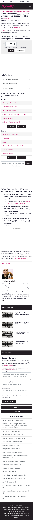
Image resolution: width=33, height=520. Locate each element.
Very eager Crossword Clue (11, 431)
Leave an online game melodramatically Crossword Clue (15, 457)
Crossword (10, 11)
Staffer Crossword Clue (9, 482)
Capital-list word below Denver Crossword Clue (22, 313)
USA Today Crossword (22, 11)
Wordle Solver (8, 2)
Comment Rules (8, 365)
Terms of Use (12, 511)
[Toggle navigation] (29, 6)
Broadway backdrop (9, 110)
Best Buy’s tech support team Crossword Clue (15, 492)
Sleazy (5, 142)
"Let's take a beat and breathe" (13, 146)
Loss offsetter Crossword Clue (12, 452)
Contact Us (19, 505)
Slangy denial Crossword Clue (11, 465)
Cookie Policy (26, 507)
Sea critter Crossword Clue (11, 445)
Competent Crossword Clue (11, 449)
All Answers (11, 126)
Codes (28, 2)
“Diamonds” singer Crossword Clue (13, 461)
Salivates (6, 138)
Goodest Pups (25, 513)
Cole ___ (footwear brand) (12, 122)
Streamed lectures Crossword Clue (13, 478)
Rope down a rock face (10, 134)
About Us (12, 505)
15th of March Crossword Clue (12, 442)
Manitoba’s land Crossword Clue (12, 420)
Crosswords (19, 2)
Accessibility (20, 511)
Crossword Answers (19, 258)
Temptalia (17, 513)
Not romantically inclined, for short (15, 114)
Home (3, 11)
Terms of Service (10, 369)
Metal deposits (8, 118)
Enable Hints (20, 50)
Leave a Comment (6, 263)
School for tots (8, 150)
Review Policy (16, 509)
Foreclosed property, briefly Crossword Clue (15, 497)
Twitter (16, 408)
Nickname (7, 382)
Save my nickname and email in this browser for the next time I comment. (16, 396)
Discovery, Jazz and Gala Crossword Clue (22, 332)
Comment (4, 371)
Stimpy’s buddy (8, 153)
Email (6, 388)
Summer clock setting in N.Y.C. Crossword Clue (22, 323)
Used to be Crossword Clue (11, 468)
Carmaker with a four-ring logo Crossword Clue (16, 486)
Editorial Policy (25, 509)
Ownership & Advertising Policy (12, 507)
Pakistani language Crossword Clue (13, 438)
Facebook (16, 412)
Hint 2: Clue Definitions (10, 84)
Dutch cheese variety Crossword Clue (14, 475)
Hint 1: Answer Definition (10, 79)
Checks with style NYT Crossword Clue (21, 342)
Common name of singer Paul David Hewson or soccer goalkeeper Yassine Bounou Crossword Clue (14, 426)
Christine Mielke (7, 18)
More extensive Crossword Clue (12, 435)
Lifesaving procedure (10, 107)
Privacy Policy (7, 509)
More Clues (21, 126)
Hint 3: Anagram (8, 88)
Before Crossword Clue (9, 471)
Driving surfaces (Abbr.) (10, 103)
